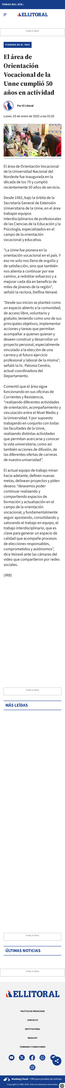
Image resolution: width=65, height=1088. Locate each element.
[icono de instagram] (32, 1067)
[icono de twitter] (22, 1057)
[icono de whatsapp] (42, 1057)
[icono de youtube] (11, 1057)
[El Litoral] (33, 14)
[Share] (56, 1062)
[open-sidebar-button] (5, 14)
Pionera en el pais (17, 44)
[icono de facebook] (32, 1057)
